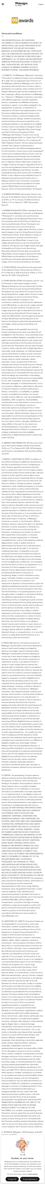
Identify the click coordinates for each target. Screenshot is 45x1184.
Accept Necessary (30, 1179)
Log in (41, 4)
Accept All (12, 1179)
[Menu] (3, 4)
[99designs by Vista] (21, 4)
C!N (23, 1154)
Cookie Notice (33, 1174)
